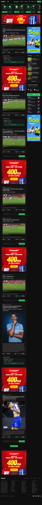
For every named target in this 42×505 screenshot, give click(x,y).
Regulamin (35, 478)
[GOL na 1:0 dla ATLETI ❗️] (14, 284)
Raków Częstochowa (24, 490)
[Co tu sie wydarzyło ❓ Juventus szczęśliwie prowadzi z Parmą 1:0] (14, 140)
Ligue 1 (12, 488)
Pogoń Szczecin (24, 488)
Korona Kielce (23, 492)
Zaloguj (39, 1)
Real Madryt (33, 486)
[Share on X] (21, 52)
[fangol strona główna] (3, 1)
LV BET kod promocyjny (4, 486)
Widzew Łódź (23, 489)
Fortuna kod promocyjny (4, 487)
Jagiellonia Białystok (24, 487)
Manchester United (34, 485)
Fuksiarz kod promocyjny (4, 485)
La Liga (12, 485)
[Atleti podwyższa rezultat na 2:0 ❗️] (14, 228)
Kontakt (31, 478)
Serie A (12, 487)
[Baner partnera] (21, 19)
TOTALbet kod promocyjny (4, 492)
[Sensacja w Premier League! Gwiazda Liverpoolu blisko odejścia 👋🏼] (14, 328)
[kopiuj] (24, 52)
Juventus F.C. (34, 491)
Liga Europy (12, 490)
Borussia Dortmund (34, 489)
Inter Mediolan (34, 492)
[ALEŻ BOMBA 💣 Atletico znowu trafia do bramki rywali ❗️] (14, 198)
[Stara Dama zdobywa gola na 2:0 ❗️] (14, 103)
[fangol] (3, 478)
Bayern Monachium (34, 488)
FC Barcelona (34, 487)
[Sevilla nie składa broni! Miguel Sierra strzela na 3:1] (14, 39)
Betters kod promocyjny (4, 489)
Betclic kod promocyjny (4, 490)
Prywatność (39, 478)
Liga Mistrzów (13, 489)
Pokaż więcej (34, 81)
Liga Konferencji (13, 491)
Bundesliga (12, 486)
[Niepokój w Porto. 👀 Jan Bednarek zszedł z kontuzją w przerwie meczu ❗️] (14, 415)
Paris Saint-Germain (34, 490)
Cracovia (23, 486)
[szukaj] (35, 1)
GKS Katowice (24, 491)
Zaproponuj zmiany (26, 478)
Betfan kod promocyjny (4, 488)
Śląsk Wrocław (24, 485)
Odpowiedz (9, 60)
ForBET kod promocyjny (4, 491)
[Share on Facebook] (23, 52)
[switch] (7, 1)
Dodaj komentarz (13, 124)
